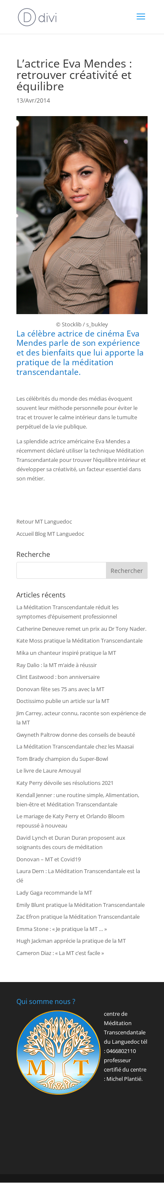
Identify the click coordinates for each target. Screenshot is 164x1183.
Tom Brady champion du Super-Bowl (62, 758)
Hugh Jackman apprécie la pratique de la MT (71, 940)
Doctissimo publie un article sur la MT (62, 701)
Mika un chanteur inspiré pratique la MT (66, 653)
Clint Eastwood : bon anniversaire (58, 677)
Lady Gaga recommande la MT (54, 892)
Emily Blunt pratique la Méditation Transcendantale (80, 905)
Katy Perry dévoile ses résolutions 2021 (65, 783)
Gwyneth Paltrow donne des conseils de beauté (75, 734)
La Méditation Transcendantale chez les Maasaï (75, 746)
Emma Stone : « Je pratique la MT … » (61, 929)
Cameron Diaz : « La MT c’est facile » (60, 953)
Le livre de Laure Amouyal (48, 770)
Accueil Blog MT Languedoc (50, 533)
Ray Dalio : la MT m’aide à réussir (56, 665)
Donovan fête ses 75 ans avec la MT (60, 689)
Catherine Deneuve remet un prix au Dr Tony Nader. (81, 628)
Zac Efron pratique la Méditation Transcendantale (78, 916)
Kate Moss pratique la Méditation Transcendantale (79, 640)
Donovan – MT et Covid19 (48, 859)
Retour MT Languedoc (44, 521)
